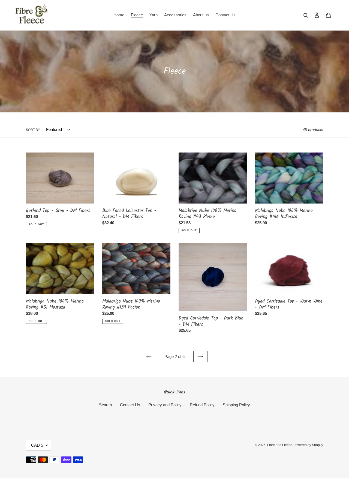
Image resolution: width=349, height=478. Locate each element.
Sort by (33, 130)
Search (105, 404)
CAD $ (37, 445)
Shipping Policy (236, 404)
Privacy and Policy (165, 404)
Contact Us (130, 404)
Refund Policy (202, 404)
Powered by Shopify (308, 445)
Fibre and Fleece (279, 445)
